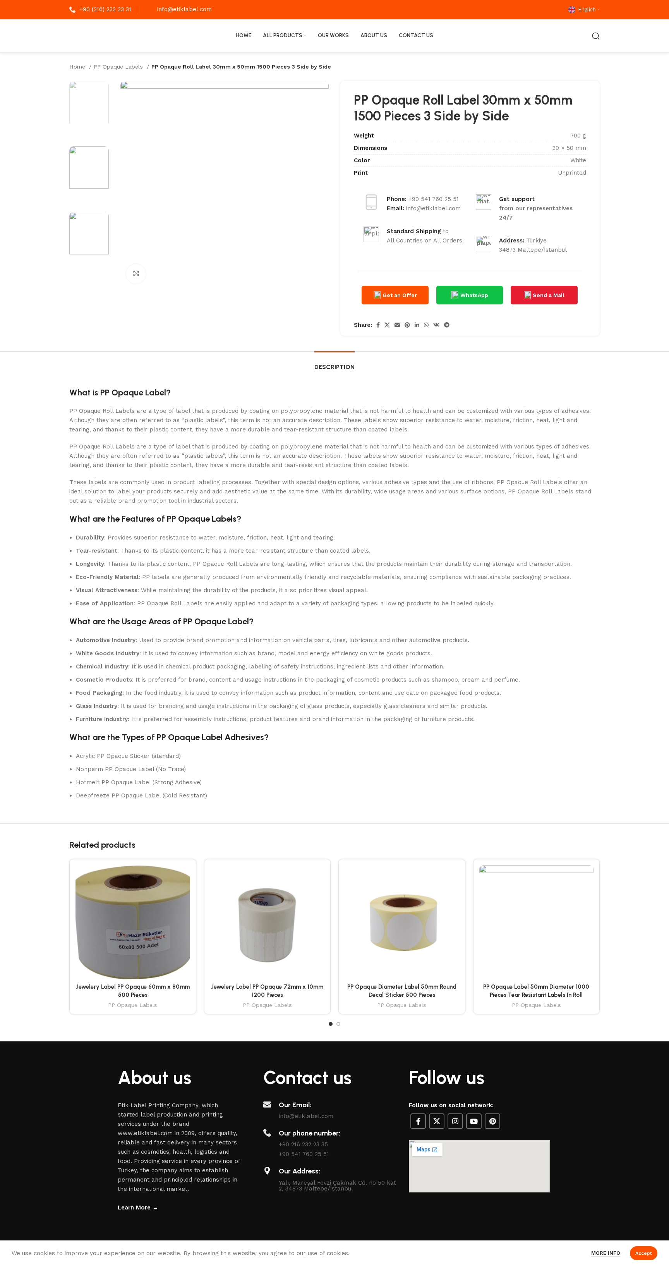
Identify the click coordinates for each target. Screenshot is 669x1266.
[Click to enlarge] (136, 273)
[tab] (334, 363)
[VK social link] (436, 325)
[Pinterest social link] (407, 325)
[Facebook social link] (378, 325)
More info (605, 1253)
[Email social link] (397, 325)
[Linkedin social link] (417, 325)
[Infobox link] (100, 10)
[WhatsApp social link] (426, 325)
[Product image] (132, 922)
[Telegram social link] (447, 325)
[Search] (596, 36)
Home (78, 67)
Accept (643, 1253)
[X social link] (387, 325)
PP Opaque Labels (119, 67)
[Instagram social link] (455, 1121)
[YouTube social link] (474, 1121)
